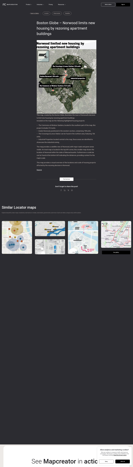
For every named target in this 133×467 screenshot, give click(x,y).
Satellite (67, 13)
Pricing (51, 4)
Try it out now (66, 179)
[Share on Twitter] (68, 190)
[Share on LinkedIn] (65, 190)
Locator (46, 13)
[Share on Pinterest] (72, 190)
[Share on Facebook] (61, 190)
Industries (39, 4)
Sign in (123, 4)
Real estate (57, 13)
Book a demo (108, 4)
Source (39, 170)
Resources (61, 4)
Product (28, 4)
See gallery (116, 252)
